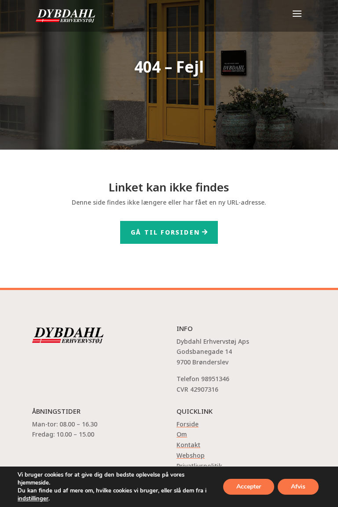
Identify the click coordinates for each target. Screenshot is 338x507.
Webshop (190, 455)
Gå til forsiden (165, 232)
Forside (187, 424)
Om (181, 434)
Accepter (248, 486)
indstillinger (33, 499)
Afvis (298, 486)
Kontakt (188, 445)
